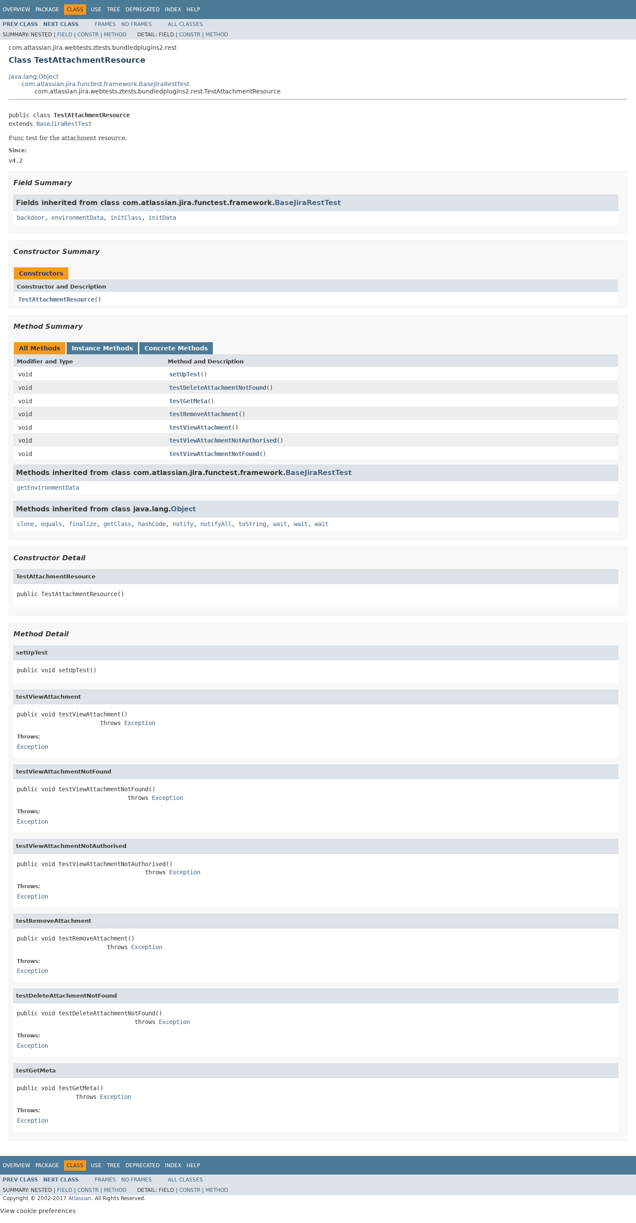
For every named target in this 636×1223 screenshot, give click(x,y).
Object (183, 509)
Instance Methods (102, 348)
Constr (88, 35)
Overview (16, 9)
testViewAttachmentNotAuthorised (222, 440)
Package (47, 9)
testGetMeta (188, 401)
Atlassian (79, 1198)
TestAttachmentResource (56, 299)
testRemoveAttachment (203, 414)
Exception (139, 722)
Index (173, 9)
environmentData (77, 217)
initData (162, 217)
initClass (125, 217)
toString (252, 523)
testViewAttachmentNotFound (214, 453)
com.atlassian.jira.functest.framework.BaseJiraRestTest (105, 83)
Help (193, 9)
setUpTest (184, 374)
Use (96, 9)
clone (25, 523)
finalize (82, 523)
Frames (105, 24)
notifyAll (215, 523)
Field (64, 35)
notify (183, 523)
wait (280, 523)
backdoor (31, 217)
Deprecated (142, 9)
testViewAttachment (200, 427)
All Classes (185, 24)
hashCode (152, 523)
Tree (113, 9)
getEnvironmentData (48, 487)
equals (51, 523)
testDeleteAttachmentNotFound (217, 387)
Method (115, 35)
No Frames (136, 24)
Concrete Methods (176, 348)
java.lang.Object (33, 76)
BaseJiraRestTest (64, 123)
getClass (117, 523)
